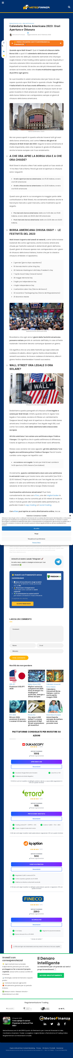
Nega (36, 534)
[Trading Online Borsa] (54, 1018)
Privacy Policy (36, 542)
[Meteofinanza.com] (36, 7)
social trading (45, 505)
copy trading (30, 505)
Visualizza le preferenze (36, 539)
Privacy (38, 1048)
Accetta (36, 528)
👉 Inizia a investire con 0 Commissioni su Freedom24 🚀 (32, 43)
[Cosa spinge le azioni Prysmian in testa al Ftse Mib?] (6, 1020)
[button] (70, 516)
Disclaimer (59, 1048)
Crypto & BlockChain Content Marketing (22, 1048)
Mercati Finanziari (28, 23)
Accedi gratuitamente (51, 975)
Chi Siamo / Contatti (48, 1048)
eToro (36, 495)
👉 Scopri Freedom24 (23, 604)
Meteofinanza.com (16, 23)
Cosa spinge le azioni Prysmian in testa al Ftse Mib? (22, 1023)
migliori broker (53, 495)
